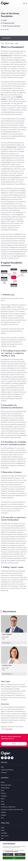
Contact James (6, 642)
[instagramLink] (5, 757)
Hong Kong (4, 796)
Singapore (3, 815)
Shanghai (3, 812)
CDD (2, 838)
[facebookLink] (2, 757)
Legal (2, 767)
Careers (3, 830)
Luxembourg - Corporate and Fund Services (12, 809)
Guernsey (3, 793)
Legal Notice (8, 729)
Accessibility (4, 833)
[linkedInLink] (8, 757)
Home (2, 43)
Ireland (2, 798)
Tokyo (2, 817)
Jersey (2, 801)
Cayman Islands (5, 787)
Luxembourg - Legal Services (8, 806)
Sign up (14, 743)
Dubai (2, 790)
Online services (4, 835)
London (3, 804)
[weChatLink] (12, 757)
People (2, 827)
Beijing (2, 782)
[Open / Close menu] (24, 3)
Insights (16, 43)
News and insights (9, 43)
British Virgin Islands (6, 785)
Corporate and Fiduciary (7, 769)
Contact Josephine (7, 673)
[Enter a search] (26, 3)
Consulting (3, 772)
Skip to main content (7, 1)
